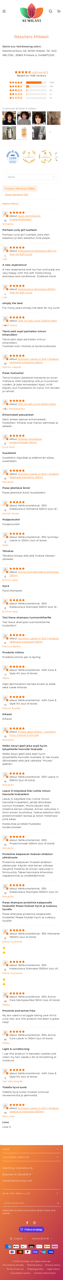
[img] (31, 72)
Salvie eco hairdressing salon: (21, 46)
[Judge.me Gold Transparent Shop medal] (45, 156)
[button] (50, 11)
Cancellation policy (20, 1273)
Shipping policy (35, 1269)
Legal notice (53, 1269)
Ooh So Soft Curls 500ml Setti (37, 404)
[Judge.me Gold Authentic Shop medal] (29, 156)
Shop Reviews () (16, 194)
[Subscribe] (59, 1203)
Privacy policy (52, 1265)
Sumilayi (25, 1261)
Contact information (45, 1273)
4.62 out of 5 (40, 72)
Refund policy (34, 1265)
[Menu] (4, 11)
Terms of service (15, 1269)
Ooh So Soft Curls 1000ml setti (37, 320)
